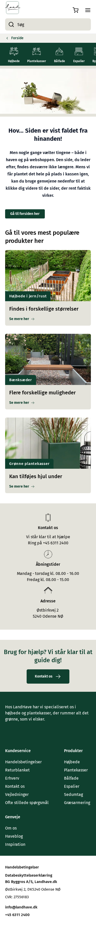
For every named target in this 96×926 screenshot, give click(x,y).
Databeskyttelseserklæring (28, 875)
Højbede (72, 761)
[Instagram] (18, 729)
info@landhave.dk (21, 907)
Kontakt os (15, 786)
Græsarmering (77, 802)
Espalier (71, 786)
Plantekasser (76, 770)
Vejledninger (17, 794)
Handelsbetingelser (23, 761)
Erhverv (12, 778)
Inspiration (15, 844)
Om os (11, 828)
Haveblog (14, 836)
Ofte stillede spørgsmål (27, 802)
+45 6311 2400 (17, 915)
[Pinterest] (29, 729)
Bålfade (71, 778)
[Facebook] (8, 729)
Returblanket (17, 770)
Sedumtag (73, 794)
